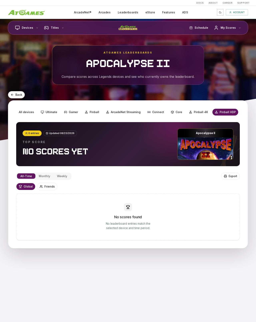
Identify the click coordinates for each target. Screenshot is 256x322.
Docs (200, 2)
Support (243, 2)
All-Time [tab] (26, 176)
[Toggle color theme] (220, 12)
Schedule (201, 27)
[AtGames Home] (26, 12)
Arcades (104, 12)
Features (168, 12)
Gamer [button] (73, 112)
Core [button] (179, 112)
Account (239, 12)
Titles (55, 27)
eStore (150, 12)
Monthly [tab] (44, 176)
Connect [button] (158, 112)
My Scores (228, 27)
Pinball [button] (94, 112)
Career (228, 2)
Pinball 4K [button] (201, 112)
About (213, 2)
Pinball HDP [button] (228, 112)
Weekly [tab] (62, 176)
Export (233, 176)
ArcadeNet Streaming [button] (126, 112)
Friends (49, 186)
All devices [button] (26, 112)
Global (28, 186)
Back (18, 94)
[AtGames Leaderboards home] (128, 28)
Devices (27, 27)
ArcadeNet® (83, 12)
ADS (185, 12)
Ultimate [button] (51, 112)
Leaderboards (128, 12)
